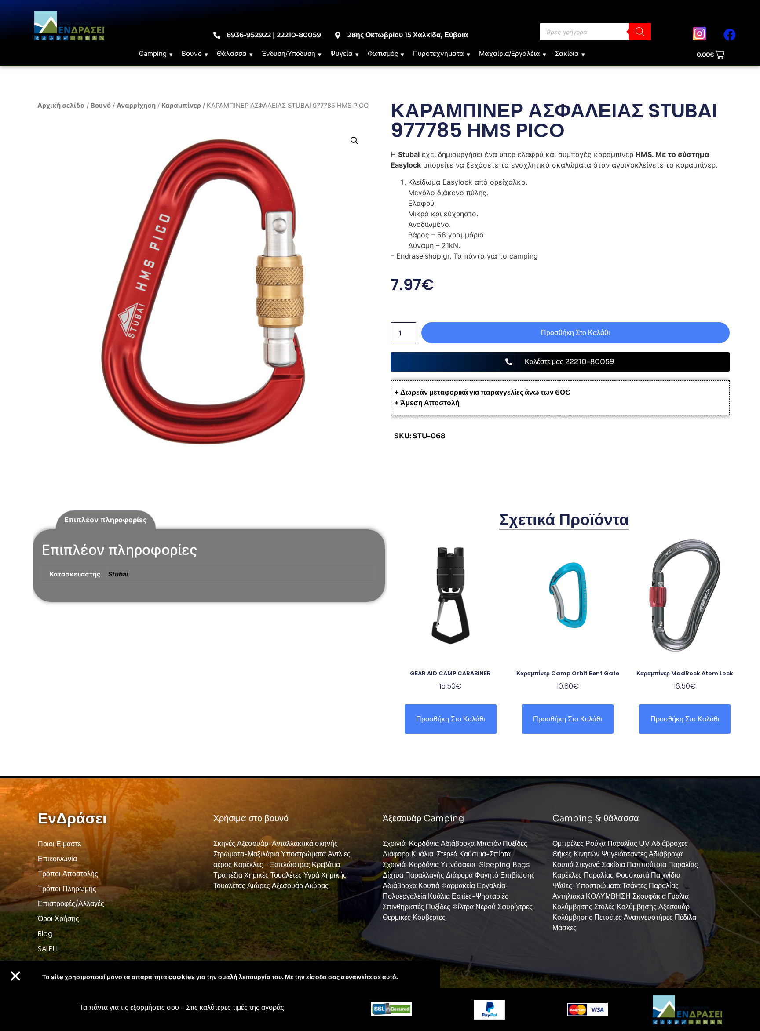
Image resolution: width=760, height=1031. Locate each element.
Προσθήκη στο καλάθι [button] (450, 719)
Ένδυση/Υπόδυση (288, 53)
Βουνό (192, 53)
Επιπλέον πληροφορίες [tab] (105, 519)
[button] (354, 141)
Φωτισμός (383, 53)
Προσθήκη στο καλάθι (575, 333)
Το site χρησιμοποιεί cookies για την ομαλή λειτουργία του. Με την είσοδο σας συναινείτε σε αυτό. (220, 977)
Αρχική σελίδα (61, 105)
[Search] (640, 31)
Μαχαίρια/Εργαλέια (509, 53)
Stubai (118, 574)
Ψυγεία (341, 53)
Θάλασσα (232, 53)
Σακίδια (567, 53)
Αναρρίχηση (136, 105)
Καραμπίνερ (181, 105)
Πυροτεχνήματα (438, 53)
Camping (153, 53)
